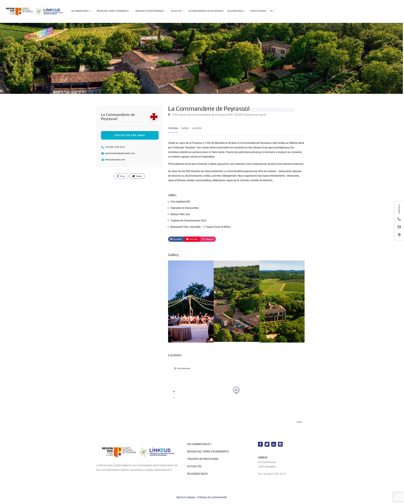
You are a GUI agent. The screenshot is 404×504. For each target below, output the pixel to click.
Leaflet (299, 422)
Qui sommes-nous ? (80, 11)
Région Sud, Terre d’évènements (113, 11)
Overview (173, 128)
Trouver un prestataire (202, 458)
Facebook (177, 239)
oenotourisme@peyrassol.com (120, 153)
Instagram (209, 239)
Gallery (185, 128)
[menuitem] (272, 11)
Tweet (138, 176)
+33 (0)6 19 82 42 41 (115, 147)
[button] (174, 391)
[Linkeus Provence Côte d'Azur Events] (35, 11)
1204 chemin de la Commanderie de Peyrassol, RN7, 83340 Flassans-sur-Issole (218, 114)
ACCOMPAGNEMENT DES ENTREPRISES (206, 11)
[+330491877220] (399, 219)
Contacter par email (130, 135)
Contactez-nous (258, 11)
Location (197, 128)
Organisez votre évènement (149, 11)
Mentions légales (185, 497)
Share (122, 176)
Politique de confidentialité (212, 497)
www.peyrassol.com (115, 159)
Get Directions (183, 368)
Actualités (176, 11)
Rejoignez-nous (235, 11)
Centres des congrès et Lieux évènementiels (273, 110)
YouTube (193, 239)
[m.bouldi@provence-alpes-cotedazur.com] (399, 227)
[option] (236, 302)
